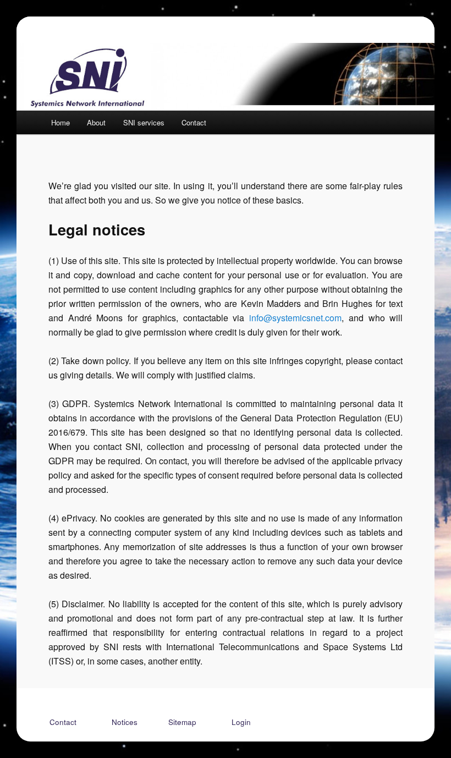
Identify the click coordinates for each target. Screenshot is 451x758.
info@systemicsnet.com (295, 317)
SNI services (143, 122)
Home (60, 122)
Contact (194, 122)
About (96, 122)
